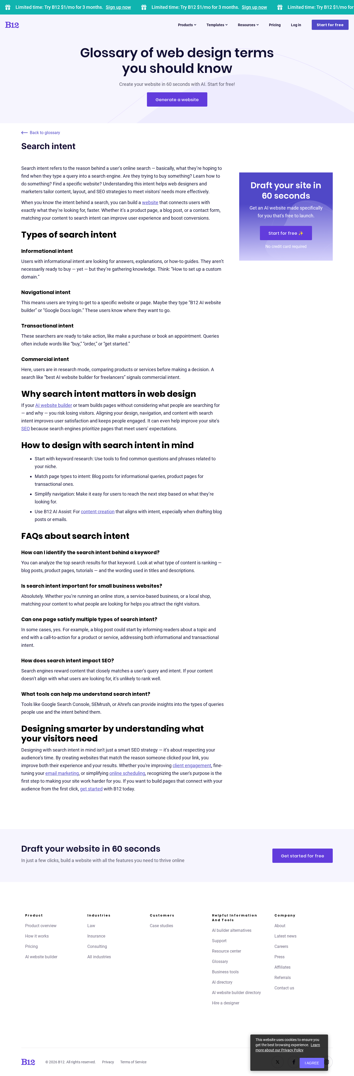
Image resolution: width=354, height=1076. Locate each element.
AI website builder (53, 405)
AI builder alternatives (231, 930)
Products (185, 25)
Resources (246, 25)
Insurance (96, 936)
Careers (281, 946)
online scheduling (127, 773)
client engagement (192, 765)
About (279, 925)
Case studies (161, 925)
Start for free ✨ (285, 233)
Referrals (282, 977)
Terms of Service (133, 1062)
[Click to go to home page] (26, 25)
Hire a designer (225, 1003)
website (150, 202)
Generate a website (177, 100)
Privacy (108, 1062)
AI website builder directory (236, 992)
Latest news (285, 936)
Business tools (225, 971)
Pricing (275, 25)
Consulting (97, 946)
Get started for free (302, 856)
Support (219, 940)
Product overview (40, 925)
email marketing (62, 773)
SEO (25, 428)
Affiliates (282, 967)
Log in (296, 25)
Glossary (220, 961)
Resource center (226, 951)
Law (91, 925)
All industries (99, 956)
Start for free (330, 24)
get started (91, 789)
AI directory (222, 982)
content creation (98, 511)
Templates (215, 25)
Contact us (284, 987)
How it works (37, 936)
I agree (312, 1063)
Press (279, 956)
